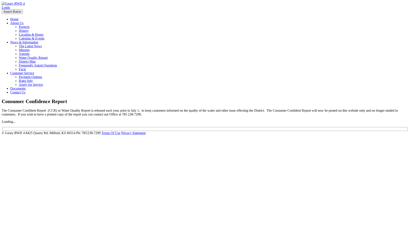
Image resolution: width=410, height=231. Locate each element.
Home (14, 19)
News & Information (24, 42)
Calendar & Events (31, 38)
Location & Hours (31, 34)
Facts (22, 69)
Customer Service (22, 73)
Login (6, 7)
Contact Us (17, 92)
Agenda (24, 54)
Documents (18, 88)
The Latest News (30, 46)
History (24, 31)
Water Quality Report (33, 57)
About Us (16, 23)
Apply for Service (31, 84)
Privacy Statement (133, 133)
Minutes (24, 50)
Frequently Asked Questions (38, 65)
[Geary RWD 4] (13, 3)
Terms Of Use (110, 133)
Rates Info (26, 81)
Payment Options (30, 77)
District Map (27, 61)
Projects (24, 27)
